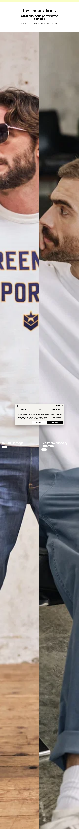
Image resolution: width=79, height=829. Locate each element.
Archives (22, 3)
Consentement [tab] (23, 409)
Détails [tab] (39, 409)
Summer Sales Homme (15, 3)
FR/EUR (76, 0)
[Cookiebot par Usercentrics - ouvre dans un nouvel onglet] (55, 406)
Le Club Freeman (28, 3)
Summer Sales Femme (5, 3)
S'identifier (75, 3)
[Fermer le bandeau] (62, 405)
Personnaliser (38, 422)
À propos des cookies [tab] (55, 409)
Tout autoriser (55, 422)
